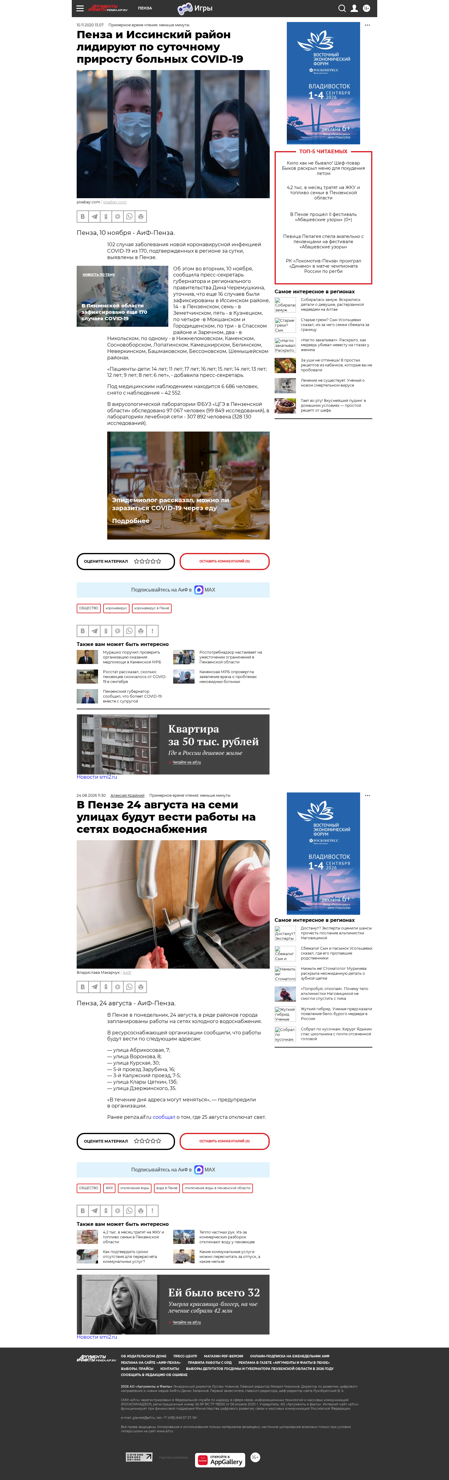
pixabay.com (115, 202)
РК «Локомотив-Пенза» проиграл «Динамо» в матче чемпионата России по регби (323, 266)
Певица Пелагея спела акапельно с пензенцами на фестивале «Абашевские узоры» (323, 242)
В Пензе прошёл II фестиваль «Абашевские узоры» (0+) (323, 217)
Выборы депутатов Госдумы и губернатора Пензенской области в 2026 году (260, 1369)
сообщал (164, 1117)
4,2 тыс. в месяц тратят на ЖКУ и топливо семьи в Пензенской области (323, 193)
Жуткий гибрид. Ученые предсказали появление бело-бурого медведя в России (336, 1014)
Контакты (169, 1369)
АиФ (127, 972)
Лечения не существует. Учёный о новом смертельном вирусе (333, 383)
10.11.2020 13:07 (90, 25)
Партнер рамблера (173, 1457)
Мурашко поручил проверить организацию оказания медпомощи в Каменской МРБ (132, 657)
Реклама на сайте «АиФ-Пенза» (151, 1363)
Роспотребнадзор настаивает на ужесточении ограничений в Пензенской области (230, 657)
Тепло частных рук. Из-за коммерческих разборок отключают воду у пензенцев (227, 1237)
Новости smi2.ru (97, 777)
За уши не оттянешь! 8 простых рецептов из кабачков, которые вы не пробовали (336, 365)
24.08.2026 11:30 (91, 795)
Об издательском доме (143, 1356)
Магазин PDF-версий (223, 1356)
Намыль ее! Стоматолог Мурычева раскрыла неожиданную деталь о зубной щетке (334, 973)
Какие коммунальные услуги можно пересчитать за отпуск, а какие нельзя (229, 1256)
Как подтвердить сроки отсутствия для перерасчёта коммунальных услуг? (130, 1256)
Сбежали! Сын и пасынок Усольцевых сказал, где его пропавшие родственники (336, 953)
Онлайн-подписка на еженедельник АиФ (290, 1356)
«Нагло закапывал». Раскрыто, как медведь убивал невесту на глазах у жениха (335, 345)
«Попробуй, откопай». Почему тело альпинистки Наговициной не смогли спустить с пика (334, 993)
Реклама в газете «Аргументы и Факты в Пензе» (284, 1363)
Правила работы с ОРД (210, 1363)
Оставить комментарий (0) (224, 561)
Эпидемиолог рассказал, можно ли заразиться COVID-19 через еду (170, 504)
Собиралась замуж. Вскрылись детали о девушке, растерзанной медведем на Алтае (332, 304)
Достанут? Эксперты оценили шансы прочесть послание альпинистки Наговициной (336, 933)
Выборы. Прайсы (137, 1369)
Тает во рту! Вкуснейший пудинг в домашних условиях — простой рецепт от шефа (333, 405)
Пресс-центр (185, 1356)
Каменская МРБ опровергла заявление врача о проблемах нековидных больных (228, 677)
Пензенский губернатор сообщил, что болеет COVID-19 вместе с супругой (132, 696)
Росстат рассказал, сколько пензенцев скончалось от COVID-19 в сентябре (135, 677)
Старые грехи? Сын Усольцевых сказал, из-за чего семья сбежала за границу (335, 324)
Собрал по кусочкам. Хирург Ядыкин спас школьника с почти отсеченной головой (336, 1034)
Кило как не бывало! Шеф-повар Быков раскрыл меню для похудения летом (323, 168)
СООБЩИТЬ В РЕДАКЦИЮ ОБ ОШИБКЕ (154, 1375)
